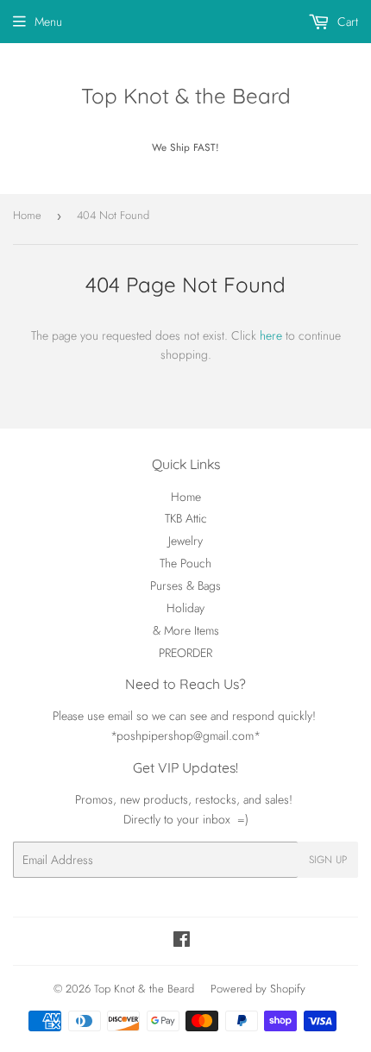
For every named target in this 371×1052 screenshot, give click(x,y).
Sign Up (328, 859)
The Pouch (185, 563)
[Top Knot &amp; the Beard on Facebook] (182, 941)
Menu (48, 21)
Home (27, 215)
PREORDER (185, 652)
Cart (346, 21)
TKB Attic (186, 518)
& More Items (186, 630)
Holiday (185, 608)
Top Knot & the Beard (186, 96)
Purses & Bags (185, 585)
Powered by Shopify (258, 988)
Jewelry (185, 540)
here (271, 335)
